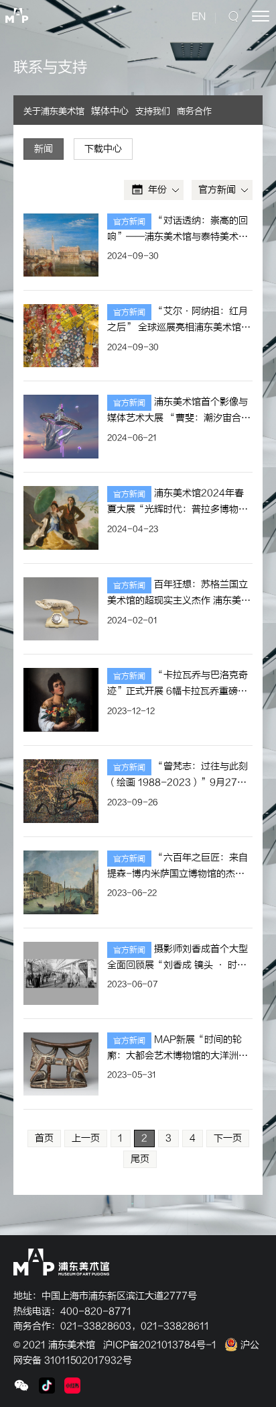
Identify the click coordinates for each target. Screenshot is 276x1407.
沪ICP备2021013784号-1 (159, 1345)
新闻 (43, 148)
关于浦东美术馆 (53, 111)
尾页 (140, 1159)
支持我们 (152, 111)
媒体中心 (110, 111)
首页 (44, 1138)
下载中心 (103, 148)
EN (199, 16)
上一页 (86, 1138)
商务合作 (194, 111)
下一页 (228, 1138)
